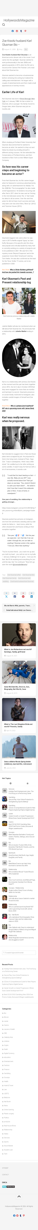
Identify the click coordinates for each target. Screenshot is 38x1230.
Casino (11, 822)
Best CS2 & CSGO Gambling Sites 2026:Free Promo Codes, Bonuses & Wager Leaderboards (21, 826)
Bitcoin (6, 1017)
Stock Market (8, 1146)
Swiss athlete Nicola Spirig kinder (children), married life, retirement (18, 763)
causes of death (9, 1029)
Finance (6, 1069)
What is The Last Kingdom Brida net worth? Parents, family (18, 725)
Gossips (11, 832)
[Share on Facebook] (15, 594)
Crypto (6, 1045)
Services (11, 789)
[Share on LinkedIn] (31, 594)
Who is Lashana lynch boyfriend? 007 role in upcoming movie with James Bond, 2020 (21, 909)
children (6, 1041)
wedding (5, 581)
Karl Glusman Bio (28, 575)
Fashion (7, 1065)
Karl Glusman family (9, 578)
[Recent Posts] (10, 783)
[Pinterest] (25, 31)
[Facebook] (13, 31)
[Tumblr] (21, 31)
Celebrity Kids (8, 1037)
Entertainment (8, 1061)
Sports (6, 1142)
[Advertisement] (19, 8)
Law (5, 1089)
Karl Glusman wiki (24, 578)
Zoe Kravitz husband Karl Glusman (22, 581)
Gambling (12, 797)
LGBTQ (6, 1093)
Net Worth (12, 853)
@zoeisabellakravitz (20, 565)
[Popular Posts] (27, 783)
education (7, 1057)
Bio (26, 49)
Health (6, 1081)
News (6, 1105)
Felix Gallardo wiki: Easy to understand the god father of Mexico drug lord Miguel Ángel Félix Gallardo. (22, 929)
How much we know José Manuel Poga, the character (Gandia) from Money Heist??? (22, 882)
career (11, 814)
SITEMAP (5, 1168)
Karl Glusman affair (14, 575)
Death (6, 1049)
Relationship (13, 869)
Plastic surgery (9, 1113)
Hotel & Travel (8, 1085)
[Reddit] (17, 31)
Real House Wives (10, 1126)
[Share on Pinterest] (23, 594)
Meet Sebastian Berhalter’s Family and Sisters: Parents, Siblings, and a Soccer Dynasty (22, 837)
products (7, 1121)
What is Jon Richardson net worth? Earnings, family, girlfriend (18, 650)
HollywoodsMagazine (19, 20)
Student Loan (8, 1150)
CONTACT (5, 1175)
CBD (5, 1033)
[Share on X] (6, 594)
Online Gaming (9, 1109)
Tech (5, 1154)
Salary (6, 1134)
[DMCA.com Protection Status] (8, 1187)
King (20, 49)
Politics (6, 1118)
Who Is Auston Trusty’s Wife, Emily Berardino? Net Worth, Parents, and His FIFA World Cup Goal (21, 847)
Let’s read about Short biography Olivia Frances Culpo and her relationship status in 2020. (21, 919)
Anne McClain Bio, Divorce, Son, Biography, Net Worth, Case (17, 688)
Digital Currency (9, 1053)
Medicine (7, 1097)
